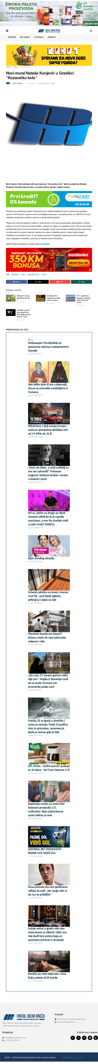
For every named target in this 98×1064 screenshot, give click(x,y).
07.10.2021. (31, 83)
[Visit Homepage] (49, 30)
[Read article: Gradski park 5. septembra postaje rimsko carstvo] (40, 298)
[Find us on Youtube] (90, 1038)
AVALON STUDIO (78, 1057)
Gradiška (15, 274)
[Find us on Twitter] (84, 1038)
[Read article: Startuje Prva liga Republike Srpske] (11, 298)
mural (44, 274)
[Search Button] (91, 30)
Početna (12, 37)
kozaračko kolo (33, 274)
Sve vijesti (25, 37)
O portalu (39, 37)
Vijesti (15, 67)
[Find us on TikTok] (95, 1038)
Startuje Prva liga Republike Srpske (23, 297)
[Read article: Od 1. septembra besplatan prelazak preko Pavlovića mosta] (70, 298)
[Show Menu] (7, 30)
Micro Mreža (17, 83)
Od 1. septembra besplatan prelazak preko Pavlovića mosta (83, 299)
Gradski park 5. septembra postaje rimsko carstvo (53, 298)
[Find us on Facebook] (73, 1038)
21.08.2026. (21, 301)
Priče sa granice (24, 67)
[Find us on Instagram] (78, 1038)
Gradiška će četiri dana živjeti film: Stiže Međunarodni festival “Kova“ (24, 313)
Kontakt (52, 37)
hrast (23, 274)
